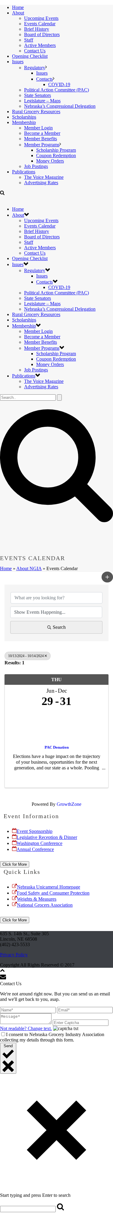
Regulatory (34, 67)
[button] (107, 577)
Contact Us (35, 50)
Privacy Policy (14, 954)
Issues (18, 61)
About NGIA (29, 568)
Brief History (36, 29)
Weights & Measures (36, 899)
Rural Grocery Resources (36, 111)
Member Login (38, 127)
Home (18, 7)
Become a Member (42, 133)
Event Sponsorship (34, 831)
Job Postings (36, 166)
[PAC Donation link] (56, 724)
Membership (24, 122)
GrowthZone (69, 804)
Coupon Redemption (56, 155)
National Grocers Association (45, 905)
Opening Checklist (30, 56)
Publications (23, 171)
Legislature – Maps (42, 100)
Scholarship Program (56, 150)
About (18, 12)
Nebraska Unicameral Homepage (48, 886)
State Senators (37, 95)
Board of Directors (42, 34)
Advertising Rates (41, 182)
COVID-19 (59, 84)
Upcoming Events (41, 18)
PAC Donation (57, 747)
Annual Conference (35, 849)
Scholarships (24, 117)
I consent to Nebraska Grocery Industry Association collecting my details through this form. (52, 1037)
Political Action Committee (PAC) (56, 89)
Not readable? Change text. (26, 1028)
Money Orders (50, 160)
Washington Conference (39, 843)
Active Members (40, 45)
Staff (28, 39)
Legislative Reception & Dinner (47, 837)
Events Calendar (39, 23)
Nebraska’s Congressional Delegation (60, 106)
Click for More (14, 864)
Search (59, 627)
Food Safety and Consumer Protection (53, 893)
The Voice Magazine (44, 177)
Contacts (44, 79)
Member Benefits (40, 138)
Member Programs (41, 144)
